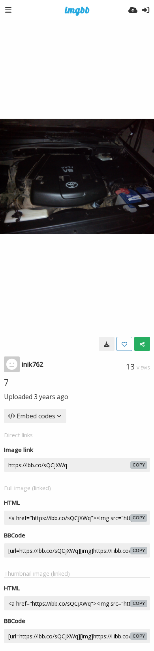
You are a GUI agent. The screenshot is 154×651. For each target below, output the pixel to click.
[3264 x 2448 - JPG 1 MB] (107, 344)
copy (139, 465)
